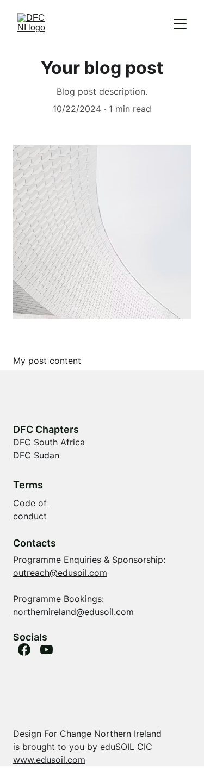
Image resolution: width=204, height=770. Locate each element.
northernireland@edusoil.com (73, 611)
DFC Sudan (36, 455)
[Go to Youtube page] (46, 649)
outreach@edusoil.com (60, 572)
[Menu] (180, 24)
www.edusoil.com (49, 759)
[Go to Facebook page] (24, 649)
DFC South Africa (49, 442)
